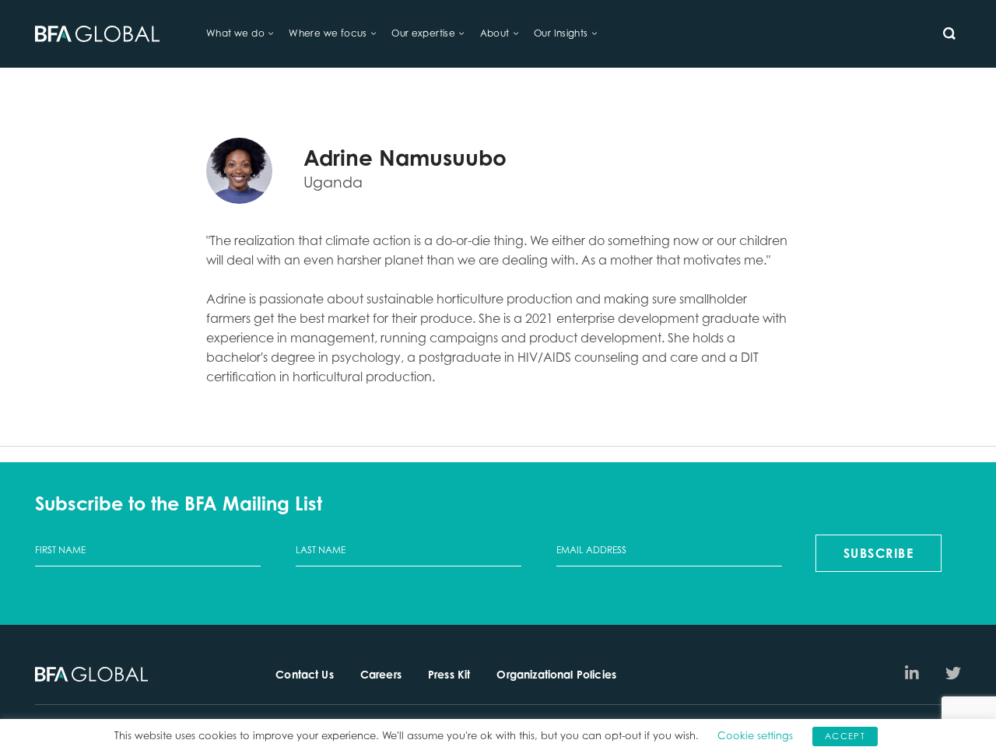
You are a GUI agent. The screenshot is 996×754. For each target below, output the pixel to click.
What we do (235, 33)
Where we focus (327, 33)
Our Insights (561, 33)
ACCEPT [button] (845, 736)
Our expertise (423, 33)
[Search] (949, 33)
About (495, 33)
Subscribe (878, 553)
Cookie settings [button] (755, 735)
